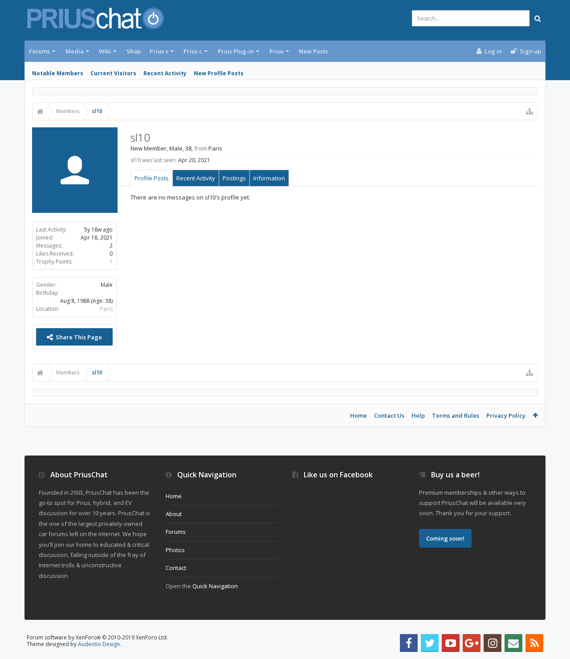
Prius (276, 51)
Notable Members (57, 73)
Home (358, 415)
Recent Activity (165, 73)
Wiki (105, 51)
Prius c (192, 51)
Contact (176, 568)
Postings (234, 178)
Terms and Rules (455, 415)
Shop (133, 51)
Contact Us (389, 415)
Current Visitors (113, 73)
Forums (39, 51)
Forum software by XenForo (97, 637)
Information (269, 178)
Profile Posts (151, 178)
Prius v (159, 51)
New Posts (313, 51)
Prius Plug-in (236, 51)
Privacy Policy (505, 415)
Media (74, 51)
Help (418, 415)
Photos (175, 550)
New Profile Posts (219, 73)
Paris (106, 309)
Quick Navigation (215, 586)
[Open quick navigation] (529, 111)
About (174, 514)
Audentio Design (99, 644)
